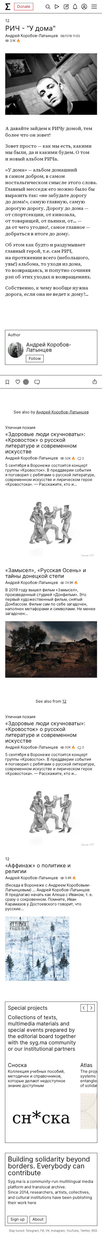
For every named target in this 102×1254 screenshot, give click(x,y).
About (37, 1219)
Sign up (17, 1219)
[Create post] (66, 6)
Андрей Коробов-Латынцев (31, 35)
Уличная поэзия (20, 427)
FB (42, 1230)
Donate (23, 6)
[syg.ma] (7, 6)
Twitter (85, 1230)
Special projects (27, 1008)
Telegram (32, 1230)
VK (47, 1230)
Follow (35, 358)
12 (7, 20)
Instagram (58, 1230)
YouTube (72, 1230)
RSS (94, 1230)
